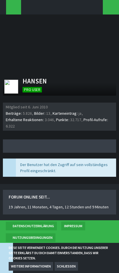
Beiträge (13, 113)
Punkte (62, 119)
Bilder (39, 113)
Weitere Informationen (31, 266)
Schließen (66, 266)
